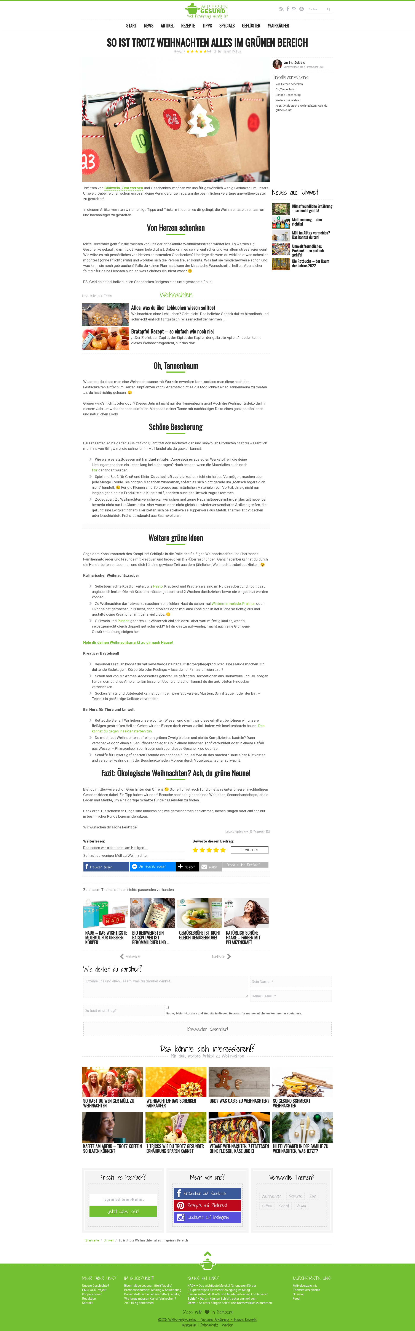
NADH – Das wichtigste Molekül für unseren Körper (222, 1285)
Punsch (123, 621)
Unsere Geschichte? (95, 1285)
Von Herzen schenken (289, 84)
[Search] (328, 9)
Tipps (207, 25)
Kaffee (267, 1206)
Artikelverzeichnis (305, 1285)
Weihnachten (176, 295)
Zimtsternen (132, 188)
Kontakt (87, 1303)
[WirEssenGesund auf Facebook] (289, 8)
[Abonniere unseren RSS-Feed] (282, 8)
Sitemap (299, 1294)
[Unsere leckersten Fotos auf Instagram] (295, 8)
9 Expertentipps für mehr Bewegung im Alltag (219, 1290)
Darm (192, 1303)
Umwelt (178, 51)
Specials (227, 25)
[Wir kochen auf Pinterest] (302, 8)
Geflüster (251, 25)
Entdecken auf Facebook (205, 1193)
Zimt (313, 1196)
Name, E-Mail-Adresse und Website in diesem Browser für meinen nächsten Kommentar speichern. (234, 1013)
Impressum (189, 1325)
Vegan (301, 1206)
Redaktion (89, 1298)
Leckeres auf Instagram (208, 1217)
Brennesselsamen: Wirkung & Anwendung (152, 1290)
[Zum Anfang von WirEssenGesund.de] (208, 1255)
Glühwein (112, 188)
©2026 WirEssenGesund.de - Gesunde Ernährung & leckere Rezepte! (207, 1319)
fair (94, 470)
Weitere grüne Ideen (288, 100)
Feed (296, 1298)
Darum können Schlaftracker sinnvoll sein (228, 1298)
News (148, 25)
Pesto (158, 586)
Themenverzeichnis (306, 1290)
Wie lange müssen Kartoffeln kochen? (150, 1298)
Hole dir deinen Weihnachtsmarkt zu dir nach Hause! (128, 642)
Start (131, 25)
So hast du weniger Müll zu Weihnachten (115, 855)
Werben (227, 1325)
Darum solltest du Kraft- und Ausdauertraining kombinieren (228, 1294)
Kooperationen (92, 1294)
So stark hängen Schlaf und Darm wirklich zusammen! (236, 1303)
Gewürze (295, 1196)
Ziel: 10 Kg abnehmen (139, 1303)
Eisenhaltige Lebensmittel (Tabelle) (148, 1285)
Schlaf (284, 1206)
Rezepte (188, 25)
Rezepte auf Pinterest (207, 1205)
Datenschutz (209, 1325)
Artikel (167, 25)
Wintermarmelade (226, 603)
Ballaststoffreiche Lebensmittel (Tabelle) (152, 1294)
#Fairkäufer (278, 25)
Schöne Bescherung (288, 94)
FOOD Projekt (94, 1290)
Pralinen (248, 603)
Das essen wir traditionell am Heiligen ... (115, 848)
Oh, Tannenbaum (286, 89)
